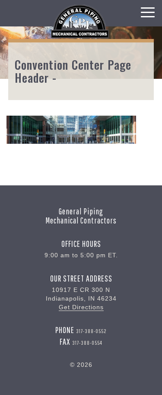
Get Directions (81, 307)
